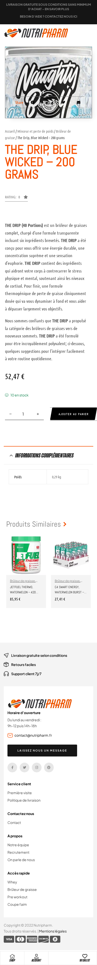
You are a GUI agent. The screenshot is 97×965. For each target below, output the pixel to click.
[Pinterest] (49, 767)
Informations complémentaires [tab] (44, 455)
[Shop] (12, 956)
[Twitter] (24, 767)
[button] (16, 198)
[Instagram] (37, 767)
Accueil (10, 131)
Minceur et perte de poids (35, 131)
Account (36, 960)
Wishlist (85, 960)
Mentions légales (53, 931)
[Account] (36, 956)
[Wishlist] (84, 956)
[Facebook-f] (12, 767)
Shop (12, 960)
